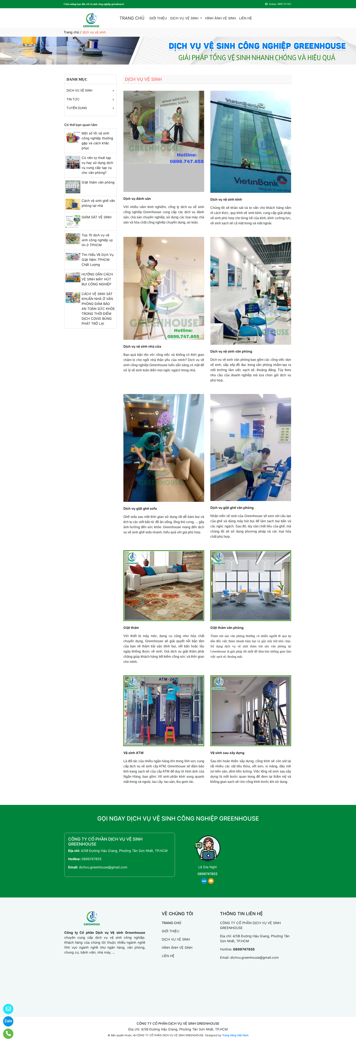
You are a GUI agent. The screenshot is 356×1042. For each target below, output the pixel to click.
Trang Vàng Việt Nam (235, 1035)
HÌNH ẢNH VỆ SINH (220, 18)
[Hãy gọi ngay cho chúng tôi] (5, 1034)
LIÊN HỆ (245, 18)
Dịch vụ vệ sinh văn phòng (231, 351)
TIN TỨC (73, 99)
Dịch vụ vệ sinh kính (226, 199)
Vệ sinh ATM (133, 753)
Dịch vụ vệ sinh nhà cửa (142, 346)
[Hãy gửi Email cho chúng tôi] (5, 1009)
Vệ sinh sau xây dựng (227, 753)
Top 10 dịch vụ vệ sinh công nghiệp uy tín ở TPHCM (97, 240)
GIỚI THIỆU (158, 18)
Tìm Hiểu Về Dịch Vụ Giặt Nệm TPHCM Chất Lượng (98, 260)
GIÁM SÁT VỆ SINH (96, 217)
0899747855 (92, 859)
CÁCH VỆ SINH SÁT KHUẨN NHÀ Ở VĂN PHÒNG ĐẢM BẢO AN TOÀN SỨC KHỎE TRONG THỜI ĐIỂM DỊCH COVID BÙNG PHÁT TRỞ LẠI (98, 309)
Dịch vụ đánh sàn (137, 198)
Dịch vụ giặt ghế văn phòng (232, 508)
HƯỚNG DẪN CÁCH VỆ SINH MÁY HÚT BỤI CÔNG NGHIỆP (97, 279)
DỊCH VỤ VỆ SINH (184, 18)
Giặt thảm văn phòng (98, 182)
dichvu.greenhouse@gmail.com (103, 867)
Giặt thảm (131, 628)
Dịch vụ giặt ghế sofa (140, 508)
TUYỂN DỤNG (77, 108)
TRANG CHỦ (131, 18)
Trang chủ (71, 32)
